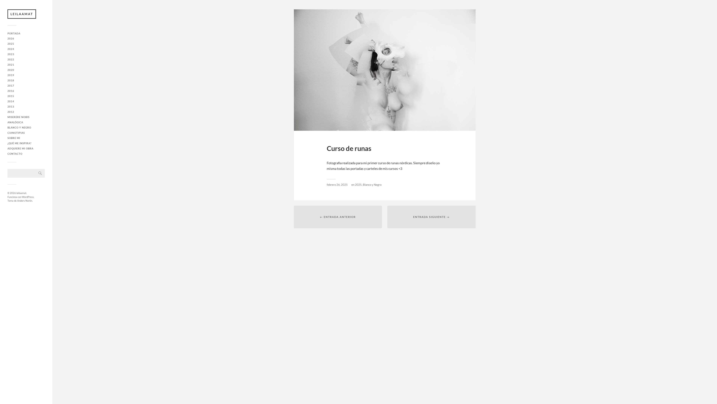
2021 (10, 64)
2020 (10, 69)
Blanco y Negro (372, 184)
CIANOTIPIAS (16, 132)
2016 (10, 90)
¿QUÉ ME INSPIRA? (19, 143)
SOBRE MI (13, 138)
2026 (10, 38)
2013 (10, 106)
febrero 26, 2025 (337, 184)
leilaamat (21, 14)
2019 (10, 75)
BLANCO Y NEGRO (19, 127)
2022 (10, 59)
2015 (10, 96)
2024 (10, 49)
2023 (10, 54)
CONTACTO (14, 153)
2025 (10, 43)
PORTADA (13, 33)
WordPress (28, 196)
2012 (10, 111)
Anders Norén (24, 200)
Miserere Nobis (18, 117)
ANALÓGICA (15, 122)
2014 (10, 101)
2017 (10, 85)
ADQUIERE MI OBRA (20, 148)
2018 (10, 80)
